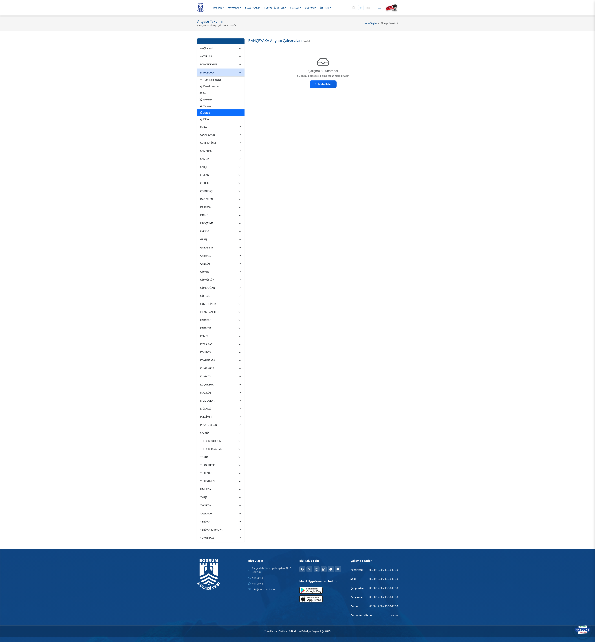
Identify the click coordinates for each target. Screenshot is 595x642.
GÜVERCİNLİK (208, 304)
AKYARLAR (206, 56)
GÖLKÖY (205, 263)
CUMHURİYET (208, 142)
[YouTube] (338, 569)
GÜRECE (205, 296)
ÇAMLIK (204, 159)
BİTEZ (203, 126)
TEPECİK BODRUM (211, 441)
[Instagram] (317, 569)
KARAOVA (205, 328)
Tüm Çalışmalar (212, 79)
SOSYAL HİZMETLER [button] (274, 7)
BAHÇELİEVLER (208, 64)
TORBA (204, 457)
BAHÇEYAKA (207, 72)
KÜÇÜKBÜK (207, 384)
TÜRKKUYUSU (208, 481)
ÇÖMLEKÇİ (206, 191)
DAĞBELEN (206, 199)
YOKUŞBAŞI (207, 537)
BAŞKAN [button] (217, 7)
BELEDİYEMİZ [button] (252, 7)
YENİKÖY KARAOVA (211, 529)
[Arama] (353, 7)
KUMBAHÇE (207, 368)
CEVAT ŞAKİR (207, 134)
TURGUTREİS (207, 465)
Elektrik (207, 99)
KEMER (204, 336)
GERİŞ (203, 239)
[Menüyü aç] (379, 8)
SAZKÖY (204, 433)
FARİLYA (204, 231)
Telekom (208, 106)
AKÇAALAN (206, 48)
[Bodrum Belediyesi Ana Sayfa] (200, 7)
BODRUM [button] (310, 7)
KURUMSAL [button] (234, 7)
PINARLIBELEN (208, 425)
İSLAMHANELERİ (209, 312)
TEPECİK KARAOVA (211, 449)
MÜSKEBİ (205, 408)
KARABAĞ (205, 320)
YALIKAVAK (206, 513)
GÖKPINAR (206, 247)
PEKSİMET (206, 416)
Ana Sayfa (371, 23)
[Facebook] (302, 569)
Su (204, 93)
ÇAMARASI (206, 151)
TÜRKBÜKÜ (206, 473)
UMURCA (205, 489)
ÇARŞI (203, 167)
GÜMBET (205, 271)
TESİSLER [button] (294, 7)
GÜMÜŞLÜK (207, 279)
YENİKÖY (205, 521)
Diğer (206, 119)
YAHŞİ (203, 497)
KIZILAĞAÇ (206, 344)
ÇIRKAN (204, 175)
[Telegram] (331, 569)
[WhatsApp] (324, 569)
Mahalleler (325, 84)
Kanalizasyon (211, 86)
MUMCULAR (207, 400)
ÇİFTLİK (204, 183)
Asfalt (206, 112)
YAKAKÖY (205, 505)
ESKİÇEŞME (206, 223)
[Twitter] (309, 569)
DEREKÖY (205, 207)
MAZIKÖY (205, 392)
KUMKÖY (205, 376)
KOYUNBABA (207, 360)
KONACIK (205, 352)
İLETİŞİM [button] (324, 7)
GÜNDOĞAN (207, 288)
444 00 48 (257, 578)
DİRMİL (204, 215)
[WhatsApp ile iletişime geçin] (582, 629)
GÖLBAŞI (205, 255)
